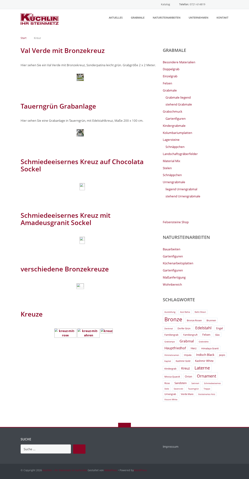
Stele (166, 388)
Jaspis (222, 355)
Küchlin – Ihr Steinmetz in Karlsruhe (65, 470)
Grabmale (138, 17)
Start (23, 38)
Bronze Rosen (194, 320)
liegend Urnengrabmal (181, 189)
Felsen (167, 83)
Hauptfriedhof (175, 348)
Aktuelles (116, 17)
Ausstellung (169, 312)
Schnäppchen (175, 147)
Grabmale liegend (178, 97)
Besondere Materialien (179, 62)
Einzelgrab (170, 76)
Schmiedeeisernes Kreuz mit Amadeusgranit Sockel (65, 219)
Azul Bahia (185, 312)
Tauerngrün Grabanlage (58, 106)
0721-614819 (197, 4)
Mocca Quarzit (172, 376)
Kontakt (222, 17)
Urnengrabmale (174, 182)
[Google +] (226, 4)
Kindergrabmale (174, 126)
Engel (219, 328)
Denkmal (168, 328)
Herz (194, 348)
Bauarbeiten (171, 249)
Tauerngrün (193, 388)
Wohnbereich (172, 284)
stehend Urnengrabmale (183, 196)
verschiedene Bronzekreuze (65, 269)
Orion (188, 376)
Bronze (173, 319)
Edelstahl (203, 327)
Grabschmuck (172, 111)
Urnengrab (170, 394)
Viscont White (170, 399)
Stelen (167, 168)
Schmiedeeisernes (212, 383)
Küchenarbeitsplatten (178, 263)
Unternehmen (198, 17)
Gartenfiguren (176, 118)
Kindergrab (170, 368)
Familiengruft (190, 334)
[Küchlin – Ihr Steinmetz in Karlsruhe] (40, 19)
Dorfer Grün (184, 328)
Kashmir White (204, 361)
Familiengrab (171, 334)
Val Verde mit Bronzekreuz (63, 50)
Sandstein (180, 383)
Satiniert (195, 383)
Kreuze (32, 314)
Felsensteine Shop (176, 222)
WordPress (140, 470)
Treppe (207, 388)
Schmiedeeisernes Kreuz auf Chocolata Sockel (82, 165)
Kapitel (167, 361)
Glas (217, 334)
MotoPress (110, 470)
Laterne (202, 368)
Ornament (206, 376)
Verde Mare (187, 394)
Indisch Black (205, 355)
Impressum (170, 447)
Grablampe (169, 341)
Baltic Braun (200, 312)
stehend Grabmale (179, 104)
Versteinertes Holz (206, 394)
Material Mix (171, 161)
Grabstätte (204, 341)
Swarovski (178, 388)
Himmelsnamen (171, 355)
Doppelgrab (171, 69)
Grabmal (187, 341)
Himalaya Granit (210, 348)
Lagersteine (171, 140)
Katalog (165, 4)
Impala (187, 355)
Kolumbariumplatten (177, 133)
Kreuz (185, 368)
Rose (167, 383)
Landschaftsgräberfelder (180, 154)
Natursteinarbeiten (166, 17)
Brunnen (211, 320)
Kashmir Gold (183, 361)
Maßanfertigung (174, 277)
